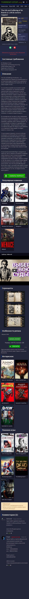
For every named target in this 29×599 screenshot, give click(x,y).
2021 (22, 18)
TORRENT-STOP (11, 2)
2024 (21, 6)
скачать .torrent (14, 339)
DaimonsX (9, 519)
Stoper (8, 537)
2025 (17, 6)
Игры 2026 (12, 6)
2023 (25, 6)
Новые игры (4, 6)
